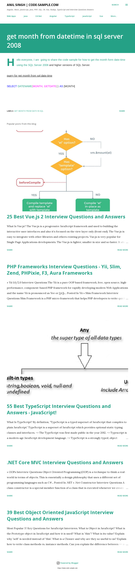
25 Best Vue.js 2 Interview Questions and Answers (66, 216)
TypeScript (70, 16)
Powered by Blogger (69, 563)
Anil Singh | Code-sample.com (33, 5)
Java (26, 16)
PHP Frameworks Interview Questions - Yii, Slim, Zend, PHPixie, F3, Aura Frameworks (64, 269)
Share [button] (122, 111)
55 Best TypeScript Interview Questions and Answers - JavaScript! (59, 409)
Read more (122, 250)
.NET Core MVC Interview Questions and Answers (65, 462)
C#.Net (38, 16)
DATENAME (25, 86)
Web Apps (11, 16)
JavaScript (87, 16)
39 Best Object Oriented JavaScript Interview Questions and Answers (60, 515)
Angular (53, 16)
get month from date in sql (28, 111)
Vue (101, 16)
